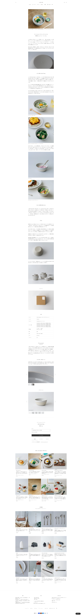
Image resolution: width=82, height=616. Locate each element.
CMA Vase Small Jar (45, 495)
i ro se (42, 557)
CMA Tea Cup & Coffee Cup (58, 470)
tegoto (17, 556)
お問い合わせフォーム (54, 602)
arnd (42, 581)
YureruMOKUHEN (31, 528)
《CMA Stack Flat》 (41, 29)
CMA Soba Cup (31, 495)
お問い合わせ (35, 608)
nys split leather (18, 528)
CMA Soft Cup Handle (58, 495)
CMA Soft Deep (44, 470)
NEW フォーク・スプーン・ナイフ (46, 528)
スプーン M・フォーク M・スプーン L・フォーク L (60, 529)
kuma (29, 553)
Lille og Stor (17, 531)
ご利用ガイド (31, 608)
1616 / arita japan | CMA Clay (41, 422)
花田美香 (30, 532)
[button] (16, 2)
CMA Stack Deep (31, 470)
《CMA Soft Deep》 (44, 208)
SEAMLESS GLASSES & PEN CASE (59, 553)
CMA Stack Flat (18, 470)
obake (17, 553)
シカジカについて (27, 608)
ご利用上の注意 (46, 608)
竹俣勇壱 (43, 532)
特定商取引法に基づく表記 (52, 608)
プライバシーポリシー (40, 608)
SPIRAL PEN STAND (44, 553)
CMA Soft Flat (18, 495)
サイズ (32, 428)
